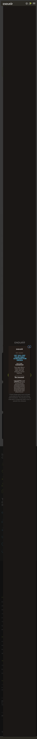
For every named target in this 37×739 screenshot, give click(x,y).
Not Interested (19, 377)
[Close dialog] (29, 347)
